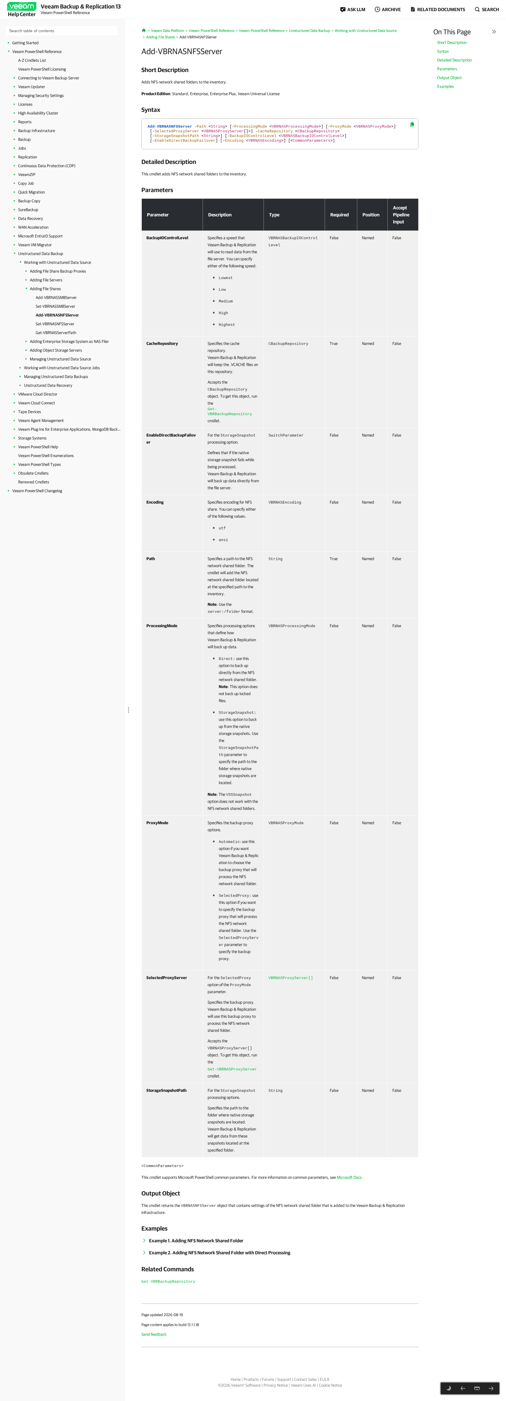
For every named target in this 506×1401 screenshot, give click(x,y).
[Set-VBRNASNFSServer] (491, 1388)
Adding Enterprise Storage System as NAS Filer (69, 341)
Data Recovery (30, 218)
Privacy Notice (276, 1385)
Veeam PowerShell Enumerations (46, 455)
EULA (324, 1379)
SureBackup (28, 209)
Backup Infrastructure (36, 130)
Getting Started (25, 42)
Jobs (22, 148)
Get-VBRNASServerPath (56, 332)
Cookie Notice (330, 1385)
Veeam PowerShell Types (39, 464)
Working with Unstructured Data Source (57, 262)
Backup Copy (29, 201)
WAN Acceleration (33, 227)
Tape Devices (29, 411)
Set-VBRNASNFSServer (55, 323)
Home (236, 1379)
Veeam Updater (31, 86)
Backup (24, 139)
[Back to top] (477, 1388)
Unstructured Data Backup (40, 253)
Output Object (449, 77)
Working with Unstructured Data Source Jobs (62, 367)
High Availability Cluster (38, 113)
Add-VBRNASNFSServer (57, 315)
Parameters (447, 68)
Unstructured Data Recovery (48, 385)
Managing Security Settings (41, 95)
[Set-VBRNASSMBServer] (462, 1388)
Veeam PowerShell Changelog (37, 490)
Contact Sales (305, 1379)
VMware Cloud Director (37, 394)
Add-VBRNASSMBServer (56, 297)
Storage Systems (32, 438)
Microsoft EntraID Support (40, 236)
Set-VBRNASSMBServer (55, 306)
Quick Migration (31, 192)
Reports (25, 121)
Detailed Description (454, 60)
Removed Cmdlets (33, 482)
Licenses (25, 104)
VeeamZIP (26, 174)
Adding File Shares (45, 288)
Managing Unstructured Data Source (60, 359)
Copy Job (26, 183)
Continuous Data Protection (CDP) (47, 165)
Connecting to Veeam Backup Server (48, 78)
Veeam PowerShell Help (38, 446)
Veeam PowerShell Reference (36, 51)
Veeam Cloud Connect (36, 403)
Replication (27, 157)
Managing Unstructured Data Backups (56, 376)
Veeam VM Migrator (35, 244)
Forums (268, 1379)
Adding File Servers (46, 280)
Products (251, 1379)
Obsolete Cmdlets (33, 473)
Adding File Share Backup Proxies (58, 271)
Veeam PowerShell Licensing (42, 69)
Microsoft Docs (349, 1177)
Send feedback (154, 1334)
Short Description (451, 42)
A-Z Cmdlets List (32, 60)
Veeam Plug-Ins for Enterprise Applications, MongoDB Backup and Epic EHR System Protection (69, 429)
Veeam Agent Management (41, 420)
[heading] (279, 70)
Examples (445, 86)
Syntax (443, 51)
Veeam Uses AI (303, 1385)
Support (284, 1379)
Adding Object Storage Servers (56, 350)
